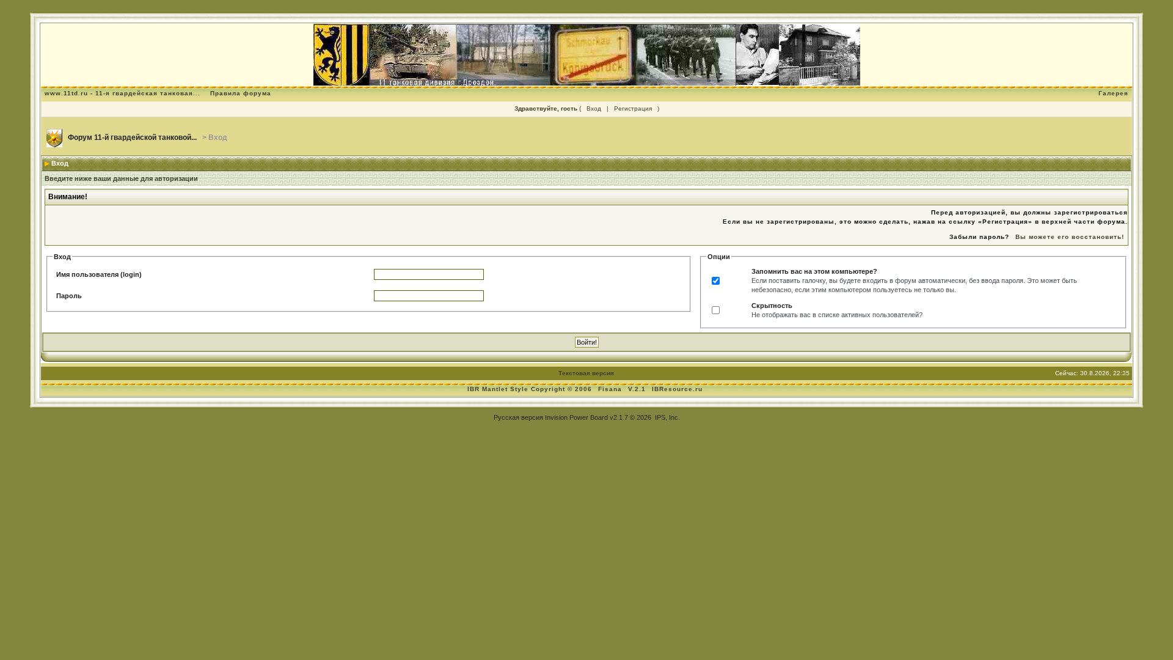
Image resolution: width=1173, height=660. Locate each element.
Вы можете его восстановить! (1069, 236)
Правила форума (240, 93)
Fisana (611, 389)
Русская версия (518, 417)
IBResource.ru (677, 389)
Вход (593, 108)
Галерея (1113, 93)
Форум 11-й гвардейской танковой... (132, 137)
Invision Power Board (576, 417)
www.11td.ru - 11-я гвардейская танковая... (122, 93)
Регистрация (633, 108)
